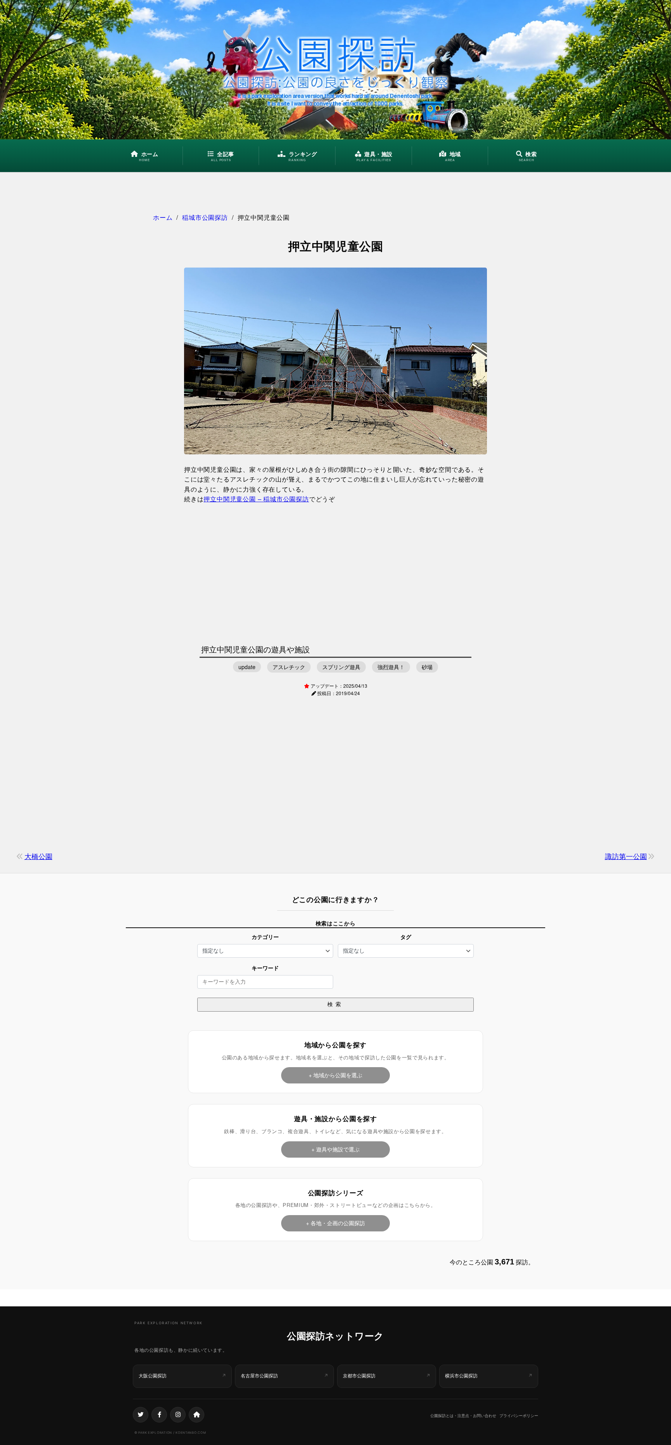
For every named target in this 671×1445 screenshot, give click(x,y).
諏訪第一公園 (626, 856)
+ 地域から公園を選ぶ (335, 1075)
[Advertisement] (335, 572)
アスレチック (289, 667)
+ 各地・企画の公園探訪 (335, 1223)
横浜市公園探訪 (461, 1376)
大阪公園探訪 (153, 1376)
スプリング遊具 (341, 667)
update (247, 667)
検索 (335, 1004)
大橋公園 (38, 856)
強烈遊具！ (391, 667)
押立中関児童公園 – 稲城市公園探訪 (256, 498)
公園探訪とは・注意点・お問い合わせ (463, 1415)
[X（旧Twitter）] (140, 1414)
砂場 (427, 667)
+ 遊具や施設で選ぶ (335, 1149)
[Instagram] (178, 1414)
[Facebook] (159, 1414)
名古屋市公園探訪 (259, 1376)
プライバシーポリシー (518, 1415)
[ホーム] (196, 1414)
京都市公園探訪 (359, 1376)
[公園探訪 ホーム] (335, 69)
